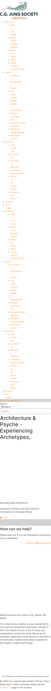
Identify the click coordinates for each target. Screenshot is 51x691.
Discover (9, 22)
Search (3, 404)
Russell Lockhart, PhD (15, 116)
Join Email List (13, 148)
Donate (8, 201)
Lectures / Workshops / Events (15, 81)
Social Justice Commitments (17, 66)
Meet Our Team (13, 53)
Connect (9, 141)
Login (48, 1)
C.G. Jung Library (13, 94)
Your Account (12, 1)
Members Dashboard (32, 1)
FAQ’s (13, 59)
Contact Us (5, 687)
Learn (8, 72)
